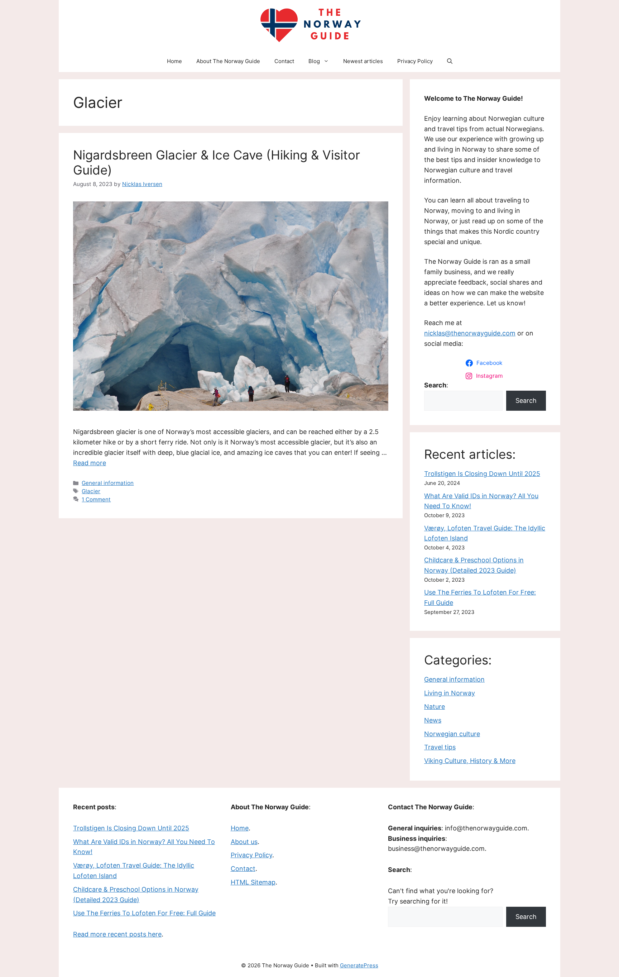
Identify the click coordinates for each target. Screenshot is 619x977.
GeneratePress (359, 965)
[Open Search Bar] (450, 61)
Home (174, 61)
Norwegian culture (452, 734)
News (432, 720)
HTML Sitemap (253, 882)
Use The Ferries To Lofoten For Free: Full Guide (144, 913)
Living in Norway (449, 693)
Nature (434, 706)
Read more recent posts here (117, 934)
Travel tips (440, 747)
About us (244, 841)
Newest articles (363, 61)
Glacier (91, 491)
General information (108, 483)
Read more (89, 463)
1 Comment (96, 499)
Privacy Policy (415, 61)
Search (526, 400)
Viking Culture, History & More (469, 760)
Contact (284, 61)
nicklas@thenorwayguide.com (469, 333)
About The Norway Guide (228, 61)
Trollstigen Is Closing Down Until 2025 (482, 473)
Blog (314, 61)
